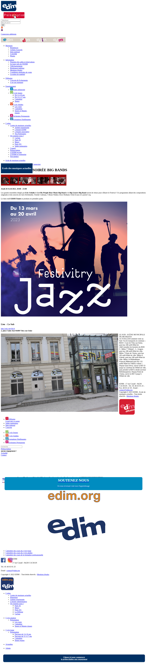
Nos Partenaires (20, 134)
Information (10, 60)
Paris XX (18, 144)
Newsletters (14, 157)
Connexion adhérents (8, 34)
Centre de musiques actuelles (20, 125)
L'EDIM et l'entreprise (18, 154)
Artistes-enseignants (22, 128)
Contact (13, 148)
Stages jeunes (19, 640)
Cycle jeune (10, 630)
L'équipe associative (22, 132)
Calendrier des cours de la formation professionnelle (24, 555)
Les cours (18, 107)
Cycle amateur (11, 618)
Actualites (9, 644)
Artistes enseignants (17, 600)
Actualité (4, 453)
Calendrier (18, 99)
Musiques (9, 46)
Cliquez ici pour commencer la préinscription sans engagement (74, 658)
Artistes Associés (16, 50)
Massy (17, 142)
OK (3, 25)
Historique (14, 597)
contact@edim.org (126, 390)
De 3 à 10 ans (20, 95)
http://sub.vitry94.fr (8, 329)
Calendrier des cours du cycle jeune (18, 551)
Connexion (37, 164)
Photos (12, 56)
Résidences (14, 48)
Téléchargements (16, 66)
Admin (8, 648)
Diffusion (9, 78)
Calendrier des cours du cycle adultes (19, 553)
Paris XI (18, 140)
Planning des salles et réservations (22, 62)
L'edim (8, 123)
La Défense (19, 612)
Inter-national (15, 52)
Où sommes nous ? (17, 136)
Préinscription (15, 150)
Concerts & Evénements (19, 80)
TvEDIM (13, 54)
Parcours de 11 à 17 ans (23, 636)
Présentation (14, 620)
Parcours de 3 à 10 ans (23, 634)
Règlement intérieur (17, 68)
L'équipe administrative (18, 602)
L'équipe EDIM (20, 130)
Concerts (9, 427)
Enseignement (11, 86)
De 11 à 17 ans (20, 97)
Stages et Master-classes (23, 626)
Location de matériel (17, 74)
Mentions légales (16, 70)
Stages (17, 101)
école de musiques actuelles (15, 160)
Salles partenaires (21, 146)
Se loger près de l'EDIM (19, 64)
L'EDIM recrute (16, 152)
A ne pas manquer (16, 82)
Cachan (17, 138)
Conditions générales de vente (21, 72)
